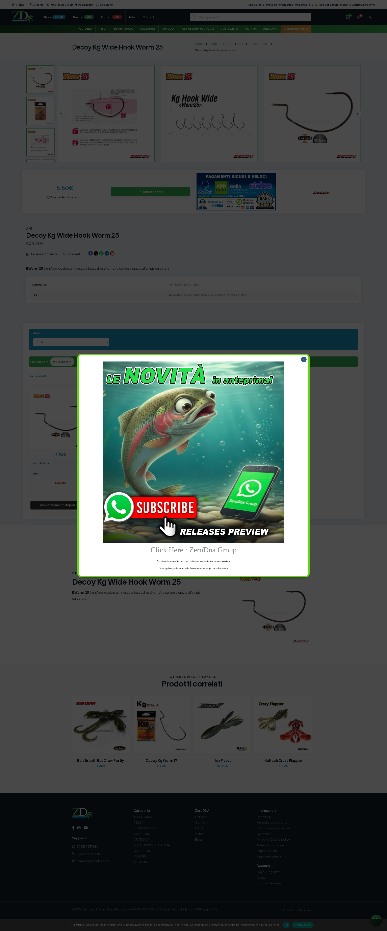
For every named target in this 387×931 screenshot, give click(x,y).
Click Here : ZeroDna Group (194, 550)
